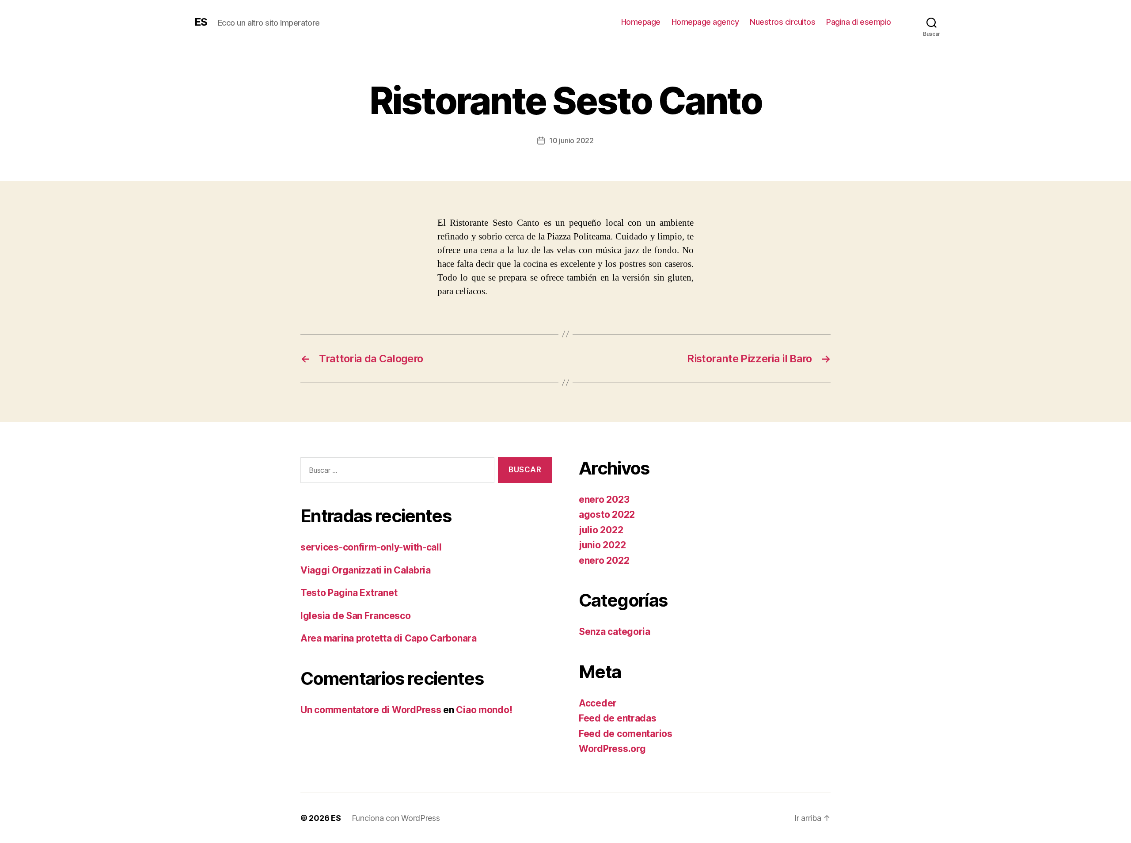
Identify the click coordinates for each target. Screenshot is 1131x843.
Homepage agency (705, 22)
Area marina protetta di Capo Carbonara (388, 638)
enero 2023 (604, 499)
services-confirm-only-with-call (371, 547)
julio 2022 (601, 529)
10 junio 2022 (571, 140)
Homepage (640, 22)
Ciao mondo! (484, 709)
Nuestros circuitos (782, 22)
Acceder (598, 703)
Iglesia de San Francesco (355, 615)
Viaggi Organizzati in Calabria (365, 570)
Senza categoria (614, 631)
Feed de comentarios (625, 733)
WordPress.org (612, 748)
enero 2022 (604, 560)
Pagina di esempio (858, 22)
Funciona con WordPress (396, 818)
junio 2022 (602, 545)
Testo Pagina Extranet (348, 592)
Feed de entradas (618, 718)
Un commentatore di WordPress (370, 709)
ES (200, 22)
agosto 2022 (607, 514)
